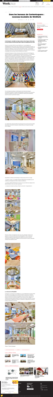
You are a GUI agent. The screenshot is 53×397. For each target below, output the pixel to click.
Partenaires (43, 6)
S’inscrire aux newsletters (8, 0)
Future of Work (15, 6)
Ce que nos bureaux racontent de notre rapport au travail (42, 51)
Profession (12, 6)
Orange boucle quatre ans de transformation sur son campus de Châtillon (43, 37)
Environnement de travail (10, 349)
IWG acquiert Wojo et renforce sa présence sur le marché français (43, 48)
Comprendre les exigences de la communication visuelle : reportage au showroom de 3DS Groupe (43, 40)
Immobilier (23, 6)
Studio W (9, 6)
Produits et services (36, 6)
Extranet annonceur (39, 0)
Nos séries (32, 6)
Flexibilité (18, 349)
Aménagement (19, 6)
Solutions (29, 6)
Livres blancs (40, 6)
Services (26, 6)
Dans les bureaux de (25, 349)
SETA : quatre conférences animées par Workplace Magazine (42, 44)
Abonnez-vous (46, 0)
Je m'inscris (40, 29)
